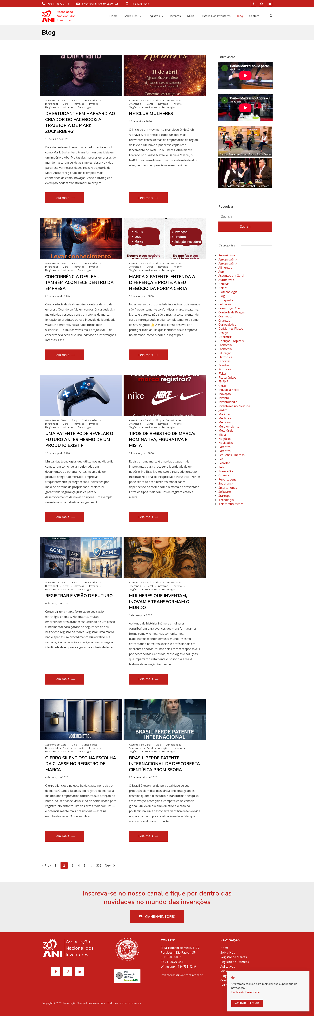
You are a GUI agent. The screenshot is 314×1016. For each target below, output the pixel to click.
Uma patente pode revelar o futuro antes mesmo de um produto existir (79, 439)
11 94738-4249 (140, 3)
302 (98, 865)
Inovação (79, 103)
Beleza (223, 288)
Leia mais (62, 197)
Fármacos (225, 369)
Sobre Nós (131, 16)
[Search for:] (245, 217)
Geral (66, 103)
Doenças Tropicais (231, 341)
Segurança (225, 483)
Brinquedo (225, 300)
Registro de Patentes (234, 962)
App (221, 272)
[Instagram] (261, 3)
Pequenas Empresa (231, 455)
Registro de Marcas (233, 957)
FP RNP (223, 381)
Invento (93, 103)
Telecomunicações (230, 504)
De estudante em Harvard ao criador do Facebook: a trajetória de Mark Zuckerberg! (80, 122)
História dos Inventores (215, 16)
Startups (224, 496)
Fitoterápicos (227, 377)
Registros (154, 16)
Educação (224, 353)
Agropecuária (227, 259)
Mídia (190, 16)
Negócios (51, 107)
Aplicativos (227, 966)
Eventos (223, 365)
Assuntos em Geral (56, 100)
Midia (222, 435)
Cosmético (225, 316)
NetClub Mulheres (151, 113)
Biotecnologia (227, 292)
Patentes (224, 447)
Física (222, 373)
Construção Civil (229, 308)
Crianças (224, 321)
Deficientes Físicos (230, 329)
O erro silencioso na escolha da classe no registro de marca (80, 764)
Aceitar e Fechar (247, 1003)
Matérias (224, 414)
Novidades (67, 107)
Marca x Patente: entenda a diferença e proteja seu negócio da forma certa (162, 282)
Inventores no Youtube (234, 406)
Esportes (224, 361)
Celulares (224, 304)
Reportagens (227, 479)
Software (224, 492)
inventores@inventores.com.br (100, 3)
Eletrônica (225, 357)
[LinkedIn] (269, 3)
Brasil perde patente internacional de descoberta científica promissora (164, 764)
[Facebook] (253, 3)
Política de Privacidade (245, 992)
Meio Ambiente (228, 426)
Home (113, 16)
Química (223, 475)
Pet (220, 459)
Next (108, 865)
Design (223, 333)
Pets (221, 467)
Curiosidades (90, 100)
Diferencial (52, 103)
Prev (48, 865)
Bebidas (223, 284)
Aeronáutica (226, 255)
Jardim (222, 410)
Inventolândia (227, 402)
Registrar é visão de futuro (79, 596)
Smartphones (227, 488)
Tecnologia (84, 107)
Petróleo (224, 463)
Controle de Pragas (231, 312)
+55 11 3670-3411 (58, 3)
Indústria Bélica (228, 390)
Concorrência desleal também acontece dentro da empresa (79, 282)
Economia (225, 345)
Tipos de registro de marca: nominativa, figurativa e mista (162, 439)
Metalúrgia (226, 430)
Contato (254, 16)
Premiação (225, 471)
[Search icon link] (270, 16)
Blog (240, 16)
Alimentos (225, 268)
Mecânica (224, 418)
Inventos (175, 16)
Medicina (224, 422)
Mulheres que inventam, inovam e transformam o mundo (159, 601)
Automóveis (226, 280)
